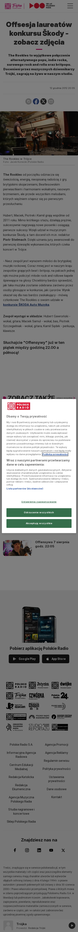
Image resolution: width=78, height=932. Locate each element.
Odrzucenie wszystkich (39, 512)
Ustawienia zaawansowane (39, 501)
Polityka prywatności (55, 454)
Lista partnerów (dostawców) (24, 488)
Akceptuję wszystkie (39, 523)
